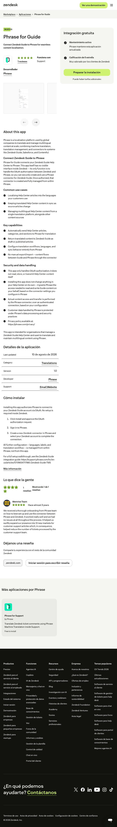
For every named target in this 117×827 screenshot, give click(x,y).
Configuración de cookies (66, 815)
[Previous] (24, 122)
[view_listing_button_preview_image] (23, 98)
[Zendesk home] (10, 5)
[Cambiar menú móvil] (111, 5)
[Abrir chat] (110, 820)
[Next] (36, 122)
